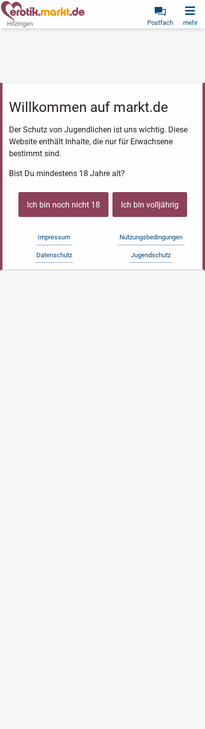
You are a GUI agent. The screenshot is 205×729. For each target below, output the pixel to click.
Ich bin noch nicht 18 (63, 204)
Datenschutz (54, 255)
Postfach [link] (160, 22)
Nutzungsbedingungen (151, 237)
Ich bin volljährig (150, 204)
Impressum (54, 237)
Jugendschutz (151, 255)
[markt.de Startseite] (43, 11)
